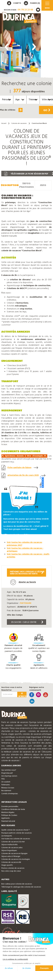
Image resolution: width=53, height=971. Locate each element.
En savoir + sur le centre (23, 622)
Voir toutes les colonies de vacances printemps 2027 (24, 544)
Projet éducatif (7, 773)
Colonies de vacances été (11, 862)
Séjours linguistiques (9, 850)
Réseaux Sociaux (7, 787)
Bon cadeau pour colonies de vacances (16, 884)
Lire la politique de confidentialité (15, 959)
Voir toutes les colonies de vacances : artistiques (25, 550)
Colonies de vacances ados (11, 847)
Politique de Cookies (9, 815)
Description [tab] (9, 185)
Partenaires (5, 784)
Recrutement (6, 790)
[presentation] (7, 46)
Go (45, 110)
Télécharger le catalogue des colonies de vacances (21, 887)
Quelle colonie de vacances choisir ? (15, 830)
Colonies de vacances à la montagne (15, 859)
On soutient (5, 781)
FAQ (3, 778)
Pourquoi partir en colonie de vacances (16, 833)
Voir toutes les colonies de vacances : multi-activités (28, 556)
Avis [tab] (43, 185)
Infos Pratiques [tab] (26, 185)
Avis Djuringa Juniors (9, 776)
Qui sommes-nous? (8, 770)
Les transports (6, 835)
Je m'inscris (22, 694)
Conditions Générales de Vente (13, 809)
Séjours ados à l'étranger (10, 856)
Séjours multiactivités (9, 844)
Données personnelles (9, 806)
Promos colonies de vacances (12, 868)
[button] (20, 118)
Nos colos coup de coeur (11, 871)
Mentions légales (7, 812)
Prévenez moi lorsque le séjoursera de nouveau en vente (27, 572)
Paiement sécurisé (8, 821)
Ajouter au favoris (27, 582)
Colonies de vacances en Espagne (14, 853)
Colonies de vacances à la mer (13, 841)
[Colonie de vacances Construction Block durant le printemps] (20, 46)
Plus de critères (8, 110)
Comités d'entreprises (9, 793)
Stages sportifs (7, 865)
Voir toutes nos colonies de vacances (15, 838)
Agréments (5, 818)
